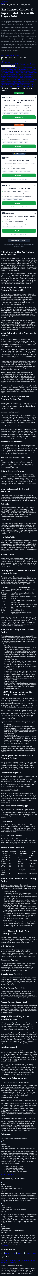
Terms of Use (13, 1260)
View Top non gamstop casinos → (11, 55)
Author (3, 3)
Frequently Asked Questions (17, 86)
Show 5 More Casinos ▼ (19, 240)
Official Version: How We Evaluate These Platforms (16, 67)
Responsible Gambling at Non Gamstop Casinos (15, 84)
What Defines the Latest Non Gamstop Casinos (18, 70)
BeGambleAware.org (19, 246)
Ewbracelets (4, 1)
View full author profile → (8, 1174)
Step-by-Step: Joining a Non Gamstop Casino (20, 81)
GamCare (19, 1253)
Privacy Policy (5, 1260)
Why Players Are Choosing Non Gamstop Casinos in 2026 (18, 68)
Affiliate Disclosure (23, 1260)
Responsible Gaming (10, 1262)
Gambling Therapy (30, 1253)
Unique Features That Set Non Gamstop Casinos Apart (18, 71)
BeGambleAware (9, 1253)
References (30, 86)
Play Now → (19, 117)
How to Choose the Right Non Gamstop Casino (15, 83)
